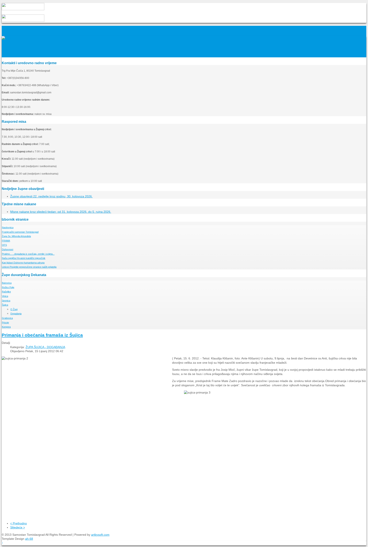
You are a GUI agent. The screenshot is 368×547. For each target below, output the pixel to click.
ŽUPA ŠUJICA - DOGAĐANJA (45, 347)
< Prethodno (18, 523)
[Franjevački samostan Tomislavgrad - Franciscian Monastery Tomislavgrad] (7, 38)
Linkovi (29, 267)
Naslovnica (7, 227)
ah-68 (29, 538)
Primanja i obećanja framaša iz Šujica (42, 335)
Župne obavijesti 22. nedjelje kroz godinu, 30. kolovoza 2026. (51, 196)
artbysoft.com (100, 534)
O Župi (13, 309)
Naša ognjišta (23, 258)
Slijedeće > (17, 527)
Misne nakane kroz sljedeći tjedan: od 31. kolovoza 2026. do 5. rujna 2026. (60, 211)
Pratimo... (28, 254)
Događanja (16, 313)
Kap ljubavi (23, 262)
